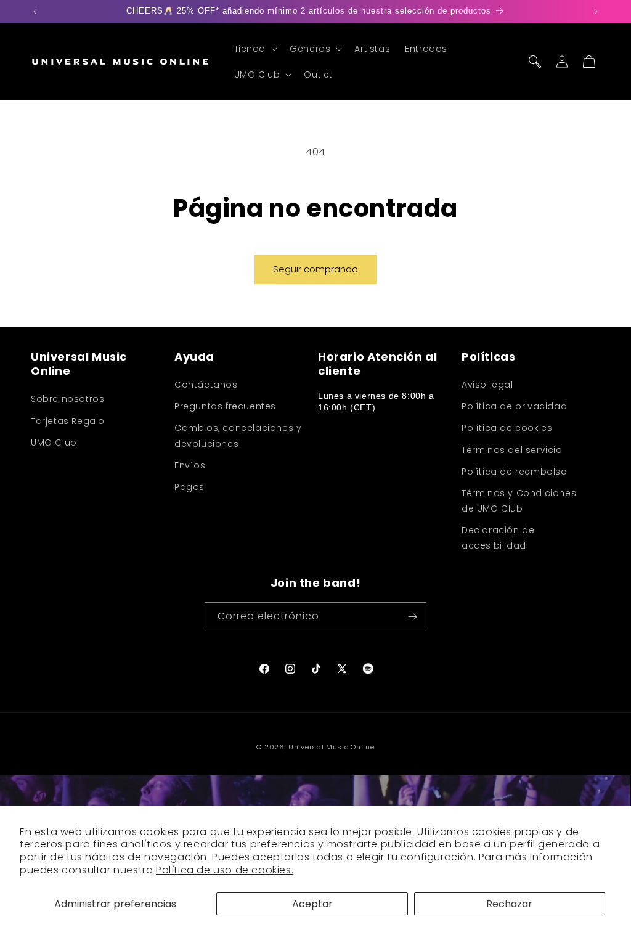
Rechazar (509, 904)
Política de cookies (507, 428)
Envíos (190, 465)
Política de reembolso (515, 471)
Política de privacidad (514, 406)
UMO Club (54, 442)
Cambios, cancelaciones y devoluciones (237, 435)
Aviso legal (487, 384)
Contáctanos (206, 384)
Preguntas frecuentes (225, 406)
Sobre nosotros (67, 399)
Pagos (189, 487)
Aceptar (312, 904)
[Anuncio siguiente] (595, 11)
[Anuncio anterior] (35, 11)
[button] (255, 49)
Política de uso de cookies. (224, 870)
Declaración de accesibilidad (498, 538)
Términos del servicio (512, 450)
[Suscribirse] (412, 616)
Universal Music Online (331, 747)
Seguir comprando (315, 269)
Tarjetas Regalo (68, 421)
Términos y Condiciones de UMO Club (519, 501)
